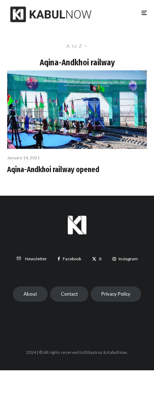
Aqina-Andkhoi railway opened (53, 169)
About (30, 294)
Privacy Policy (115, 294)
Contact (69, 294)
